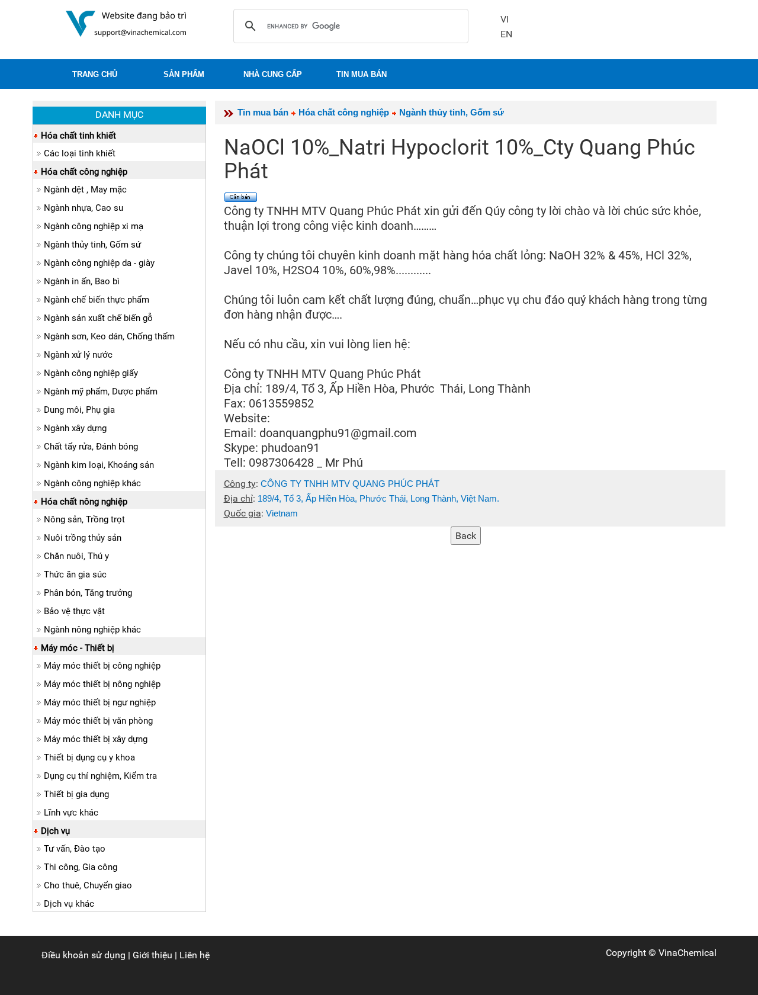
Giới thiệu (152, 955)
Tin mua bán (262, 112)
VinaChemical (688, 952)
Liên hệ (194, 955)
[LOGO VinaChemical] (126, 22)
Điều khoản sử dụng (83, 955)
